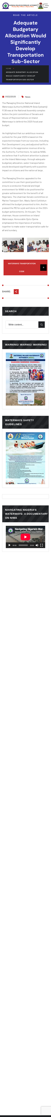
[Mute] (37, 545)
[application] (25, 537)
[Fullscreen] (41, 545)
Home (8, 68)
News (27, 97)
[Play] (9, 545)
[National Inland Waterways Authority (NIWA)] (23, 5)
